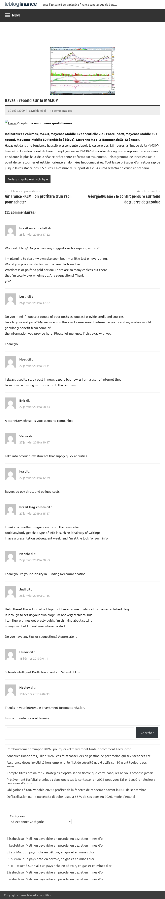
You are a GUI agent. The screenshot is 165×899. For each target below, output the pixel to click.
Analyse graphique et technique (27, 179)
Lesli (23, 296)
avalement (98, 156)
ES (8, 852)
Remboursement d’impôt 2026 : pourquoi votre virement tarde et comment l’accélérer (69, 749)
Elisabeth (13, 872)
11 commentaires (61, 110)
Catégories (17, 816)
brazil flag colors (32, 507)
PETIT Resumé (17, 865)
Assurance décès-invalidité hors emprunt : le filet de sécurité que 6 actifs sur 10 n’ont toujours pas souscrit (77, 764)
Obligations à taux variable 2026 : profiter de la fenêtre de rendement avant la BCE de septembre (76, 790)
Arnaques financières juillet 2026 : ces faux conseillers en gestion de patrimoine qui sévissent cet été (79, 756)
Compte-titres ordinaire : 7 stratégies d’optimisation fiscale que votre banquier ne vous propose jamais (80, 773)
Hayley (24, 687)
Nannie (24, 554)
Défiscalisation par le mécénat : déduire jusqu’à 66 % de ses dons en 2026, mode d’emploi (71, 796)
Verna (23, 436)
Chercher (147, 732)
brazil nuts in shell (33, 228)
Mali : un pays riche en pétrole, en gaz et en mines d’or (65, 838)
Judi (22, 589)
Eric (22, 400)
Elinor (24, 652)
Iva (21, 471)
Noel (23, 359)
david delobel (37, 110)
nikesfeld (13, 845)
